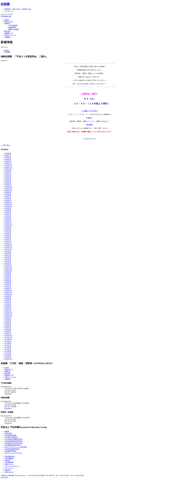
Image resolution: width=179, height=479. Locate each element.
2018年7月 (7, 322)
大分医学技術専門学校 (11, 449)
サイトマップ (8, 468)
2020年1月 (7, 288)
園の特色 (7, 31)
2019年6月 (7, 302)
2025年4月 (7, 179)
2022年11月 (8, 224)
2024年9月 (7, 192)
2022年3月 (7, 239)
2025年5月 (7, 177)
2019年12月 (8, 290)
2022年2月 (7, 241)
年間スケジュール (10, 35)
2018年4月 (7, 327)
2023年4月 (7, 218)
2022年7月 (7, 231)
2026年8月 (7, 153)
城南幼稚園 (12, 27)
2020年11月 (8, 269)
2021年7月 (7, 255)
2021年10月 (8, 249)
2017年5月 (7, 349)
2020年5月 (7, 280)
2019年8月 (7, 298)
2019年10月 (8, 294)
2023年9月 (7, 208)
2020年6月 (7, 278)
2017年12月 (8, 335)
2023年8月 (7, 210)
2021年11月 (8, 247)
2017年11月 (8, 337)
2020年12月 (8, 267)
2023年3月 (7, 220)
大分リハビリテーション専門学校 (15, 447)
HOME (6, 20)
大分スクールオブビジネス (13, 453)
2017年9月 (7, 341)
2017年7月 (7, 345)
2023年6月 (7, 214)
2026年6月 (7, 157)
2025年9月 (7, 171)
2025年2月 (7, 183)
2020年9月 (7, 273)
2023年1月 (7, 222)
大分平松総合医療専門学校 (13, 439)
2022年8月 (7, 230)
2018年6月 (7, 323)
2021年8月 (7, 253)
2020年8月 (7, 275)
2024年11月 (8, 188)
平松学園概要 (8, 458)
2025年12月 (8, 165)
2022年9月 (7, 228)
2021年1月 (7, 265)
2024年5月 (7, 200)
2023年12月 (8, 204)
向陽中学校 (8, 433)
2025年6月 (7, 175)
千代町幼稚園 (12, 25)
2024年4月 (7, 202)
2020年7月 (7, 276)
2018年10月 (8, 316)
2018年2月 (7, 331)
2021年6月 (7, 257)
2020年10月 (8, 271)
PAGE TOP (4, 477)
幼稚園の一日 (8, 33)
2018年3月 (7, 329)
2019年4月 (7, 306)
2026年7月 (7, 155)
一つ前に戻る (5, 145)
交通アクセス (8, 464)
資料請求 (7, 470)
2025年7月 (7, 173)
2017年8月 (7, 343)
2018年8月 (7, 320)
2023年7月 (7, 212)
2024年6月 (7, 198)
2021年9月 (7, 251)
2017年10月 (8, 339)
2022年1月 (7, 243)
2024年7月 (7, 196)
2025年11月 (8, 167)
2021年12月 (8, 245)
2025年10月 (8, 169)
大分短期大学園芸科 (11, 437)
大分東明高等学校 (10, 435)
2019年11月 (8, 292)
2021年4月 (7, 261)
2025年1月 (7, 184)
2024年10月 (8, 190)
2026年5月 (7, 159)
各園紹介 (7, 371)
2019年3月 (7, 308)
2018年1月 (7, 333)
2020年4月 (7, 282)
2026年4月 (7, 161)
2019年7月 (7, 300)
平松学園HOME (6, 16)
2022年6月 (7, 233)
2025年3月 (7, 181)
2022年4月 (7, 237)
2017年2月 (7, 355)
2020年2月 (7, 286)
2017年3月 (7, 353)
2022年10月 (8, 226)
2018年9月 (7, 318)
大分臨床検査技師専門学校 (13, 441)
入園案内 (7, 37)
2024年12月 (8, 186)
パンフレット (8, 11)
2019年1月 (7, 310)
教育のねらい (8, 21)
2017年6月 (7, 347)
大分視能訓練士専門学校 (12, 445)
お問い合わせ (8, 472)
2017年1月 (7, 357)
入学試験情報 (8, 462)
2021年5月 (7, 259)
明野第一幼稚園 (13, 29)
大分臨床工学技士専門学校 (13, 443)
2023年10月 (8, 206)
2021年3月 (7, 263)
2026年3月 (7, 163)
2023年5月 (7, 216)
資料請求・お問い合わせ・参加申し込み (17, 9)
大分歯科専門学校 (10, 451)
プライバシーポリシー (11, 466)
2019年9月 (7, 296)
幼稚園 (5, 4)
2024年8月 (7, 194)
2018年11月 (8, 314)
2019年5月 (7, 304)
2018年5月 (7, 325)
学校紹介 (7, 460)
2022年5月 (7, 235)
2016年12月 (8, 359)
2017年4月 (7, 351)
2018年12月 (8, 312)
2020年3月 (7, 284)
